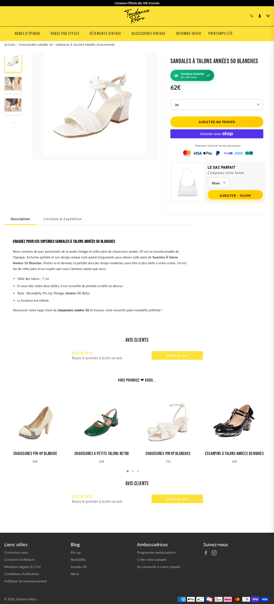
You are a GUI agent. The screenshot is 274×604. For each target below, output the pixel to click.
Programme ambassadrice (156, 552)
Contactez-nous (16, 552)
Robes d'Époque (28, 33)
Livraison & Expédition (63, 219)
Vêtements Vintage (105, 33)
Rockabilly (78, 559)
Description (20, 219)
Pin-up (76, 552)
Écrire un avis (177, 355)
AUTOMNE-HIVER (188, 33)
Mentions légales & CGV (22, 567)
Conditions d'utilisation (21, 574)
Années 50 (78, 567)
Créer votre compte (151, 559)
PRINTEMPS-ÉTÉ (220, 33)
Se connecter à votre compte (158, 567)
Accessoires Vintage (149, 33)
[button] (127, 471)
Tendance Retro (26, 599)
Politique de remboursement (25, 581)
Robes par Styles (65, 33)
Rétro (75, 574)
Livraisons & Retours (19, 559)
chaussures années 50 (73, 310)
